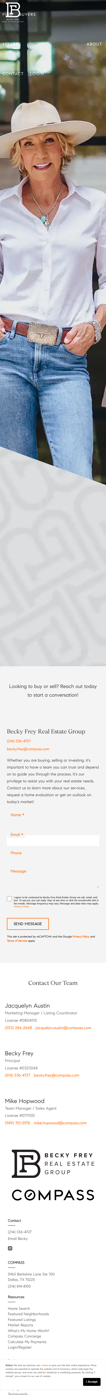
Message (18, 930)
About (94, 44)
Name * (17, 874)
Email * (17, 894)
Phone (16, 912)
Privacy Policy (21, 966)
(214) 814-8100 (19, 1346)
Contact (13, 74)
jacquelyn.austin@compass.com (63, 1087)
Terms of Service (17, 1000)
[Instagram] (10, 1308)
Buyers (27, 14)
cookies (45, 1365)
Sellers (11, 44)
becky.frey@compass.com (28, 808)
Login (37, 74)
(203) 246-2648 (18, 1087)
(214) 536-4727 (19, 800)
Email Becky (18, 1298)
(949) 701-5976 (17, 1182)
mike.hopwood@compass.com (60, 1182)
